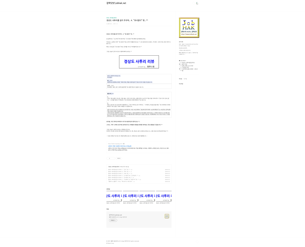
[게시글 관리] (113, 158)
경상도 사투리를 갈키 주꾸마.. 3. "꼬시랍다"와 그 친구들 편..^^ (123, 175)
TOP (197, 241)
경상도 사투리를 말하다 (113, 166)
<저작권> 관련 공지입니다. (185, 50)
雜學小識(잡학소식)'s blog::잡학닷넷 (118, 217)
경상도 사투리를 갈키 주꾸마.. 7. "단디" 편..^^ (119, 169)
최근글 (180, 78)
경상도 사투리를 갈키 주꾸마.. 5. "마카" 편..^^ (119, 173)
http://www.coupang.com (115, 143)
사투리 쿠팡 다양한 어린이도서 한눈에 (119, 146)
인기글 (185, 78)
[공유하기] (111, 158)
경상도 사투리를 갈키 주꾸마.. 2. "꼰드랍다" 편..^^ (120, 177)
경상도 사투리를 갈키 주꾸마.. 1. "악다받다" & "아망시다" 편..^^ (123, 179)
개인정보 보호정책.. (183, 48)
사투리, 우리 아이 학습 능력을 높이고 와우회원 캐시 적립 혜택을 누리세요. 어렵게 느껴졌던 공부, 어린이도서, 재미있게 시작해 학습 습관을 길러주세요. (138, 149)
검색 (193, 3)
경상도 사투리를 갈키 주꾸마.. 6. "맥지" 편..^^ (119, 171)
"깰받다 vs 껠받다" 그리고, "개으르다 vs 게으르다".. (120, 181)
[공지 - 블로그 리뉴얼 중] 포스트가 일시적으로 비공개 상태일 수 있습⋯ (188, 45)
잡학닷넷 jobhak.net (116, 3)
